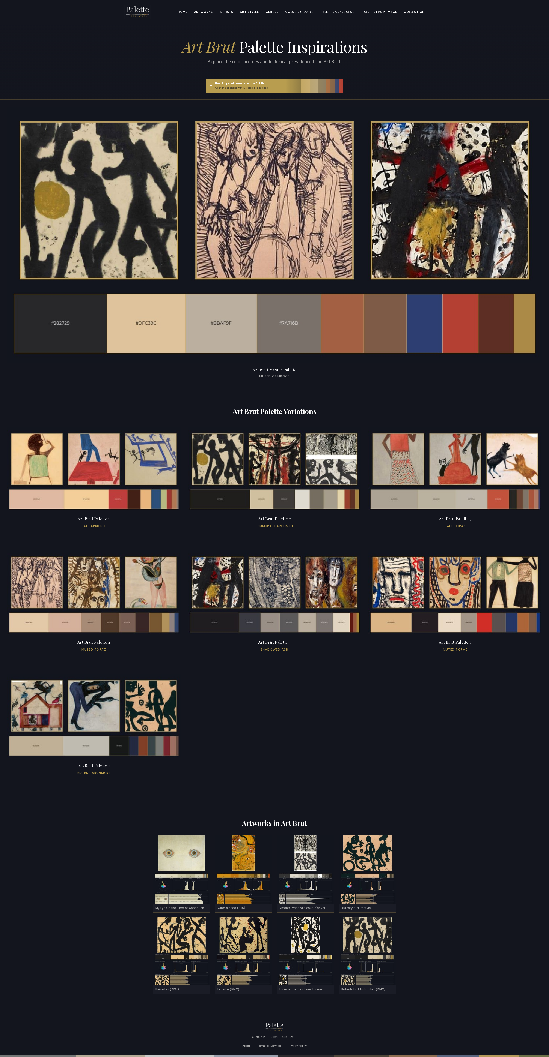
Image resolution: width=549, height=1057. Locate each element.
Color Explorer (299, 12)
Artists (226, 12)
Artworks (203, 12)
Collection (414, 12)
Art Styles (249, 12)
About (246, 1046)
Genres (272, 12)
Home (182, 12)
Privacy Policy (297, 1046)
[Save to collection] (274, 385)
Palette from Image (379, 12)
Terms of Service (269, 1046)
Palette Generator (338, 12)
